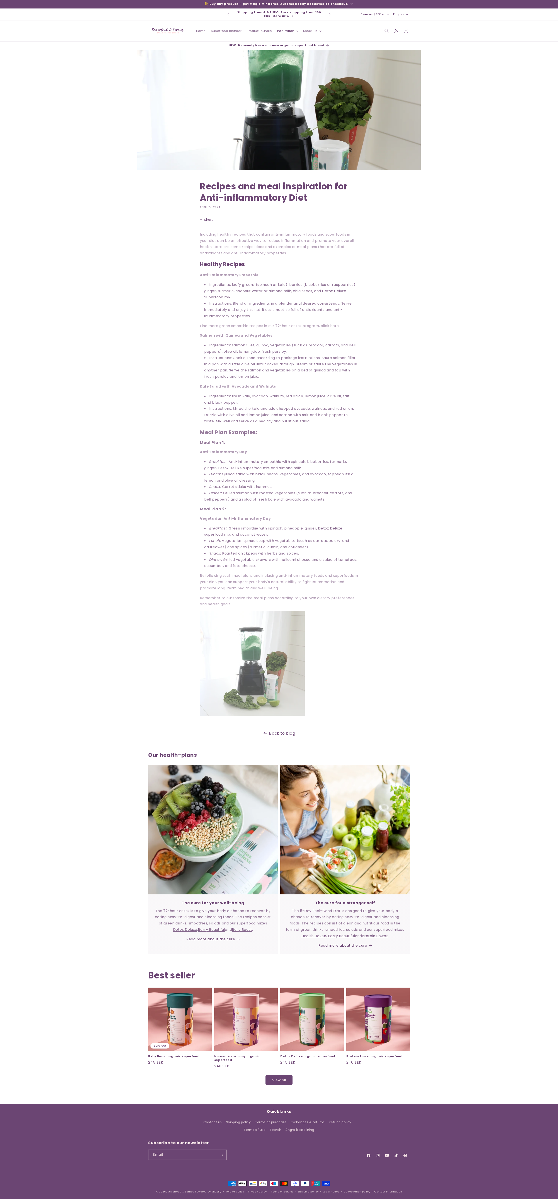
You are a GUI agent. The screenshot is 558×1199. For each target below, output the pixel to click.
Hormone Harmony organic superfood (237, 1058)
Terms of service (282, 1191)
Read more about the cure (210, 939)
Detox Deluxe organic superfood (307, 1056)
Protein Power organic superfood (374, 1056)
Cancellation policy (357, 1191)
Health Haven (313, 935)
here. (335, 325)
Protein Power (375, 935)
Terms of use (254, 1130)
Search (275, 1130)
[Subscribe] (221, 1155)
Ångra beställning (300, 1130)
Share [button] (209, 220)
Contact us (212, 1122)
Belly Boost (242, 929)
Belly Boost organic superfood (173, 1056)
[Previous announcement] (228, 14)
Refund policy (340, 1122)
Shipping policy (238, 1122)
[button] (287, 30)
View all (279, 1080)
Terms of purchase (270, 1122)
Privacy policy (257, 1191)
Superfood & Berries (180, 1191)
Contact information (388, 1191)
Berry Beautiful (211, 929)
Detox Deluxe (334, 290)
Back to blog (282, 733)
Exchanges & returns (308, 1122)
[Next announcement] (330, 14)
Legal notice (331, 1191)
